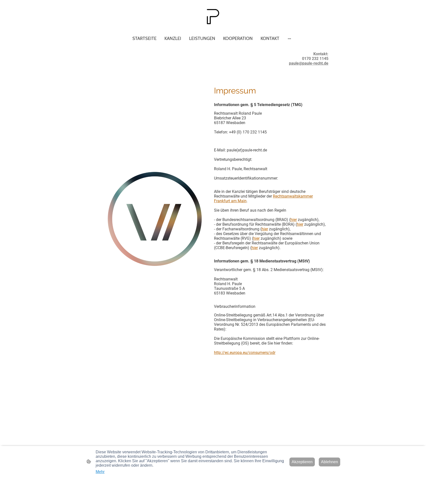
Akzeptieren (302, 462)
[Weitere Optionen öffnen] (289, 38)
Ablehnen (329, 462)
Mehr (100, 472)
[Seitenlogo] (213, 16)
